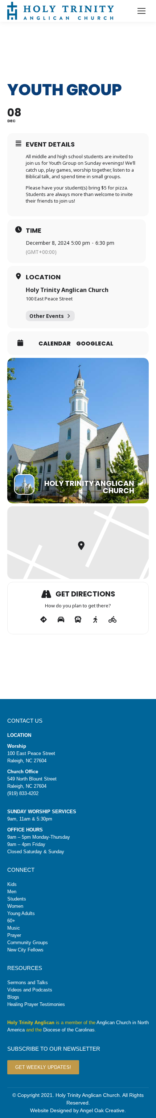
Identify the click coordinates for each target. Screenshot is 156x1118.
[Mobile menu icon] (141, 11)
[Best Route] (44, 620)
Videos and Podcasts (29, 990)
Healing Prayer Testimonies (36, 1004)
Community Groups (27, 942)
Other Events (46, 315)
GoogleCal (94, 343)
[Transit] (78, 620)
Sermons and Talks (27, 982)
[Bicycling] (112, 620)
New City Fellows (25, 950)
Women (15, 906)
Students (16, 899)
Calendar (54, 343)
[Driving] (61, 620)
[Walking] (95, 620)
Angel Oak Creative (102, 1110)
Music (13, 928)
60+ (11, 920)
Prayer (14, 935)
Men (11, 891)
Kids (12, 884)
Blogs (13, 997)
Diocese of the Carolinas (69, 1030)
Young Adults (21, 913)
